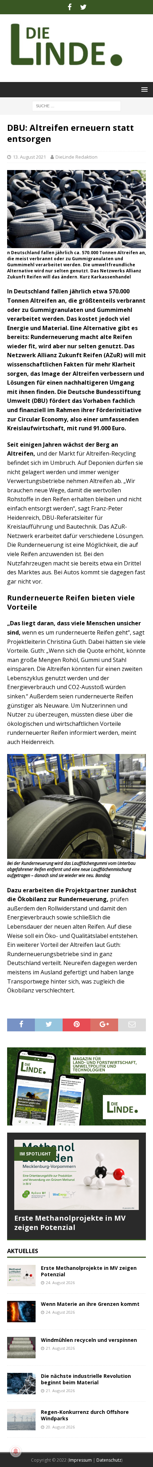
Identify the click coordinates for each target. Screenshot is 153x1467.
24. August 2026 (60, 1282)
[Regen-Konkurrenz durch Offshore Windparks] (21, 1419)
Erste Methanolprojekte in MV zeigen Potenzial (70, 1222)
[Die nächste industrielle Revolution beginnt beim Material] (21, 1383)
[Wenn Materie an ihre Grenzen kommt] (21, 1311)
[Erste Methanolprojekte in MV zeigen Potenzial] (76, 1175)
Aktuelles (22, 1251)
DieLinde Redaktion (76, 157)
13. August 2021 (29, 157)
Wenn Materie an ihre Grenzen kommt (90, 1304)
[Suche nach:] (76, 105)
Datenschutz (108, 1460)
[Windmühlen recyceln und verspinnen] (21, 1347)
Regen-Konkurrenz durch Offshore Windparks (85, 1415)
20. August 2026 (60, 1427)
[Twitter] (83, 7)
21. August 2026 (60, 1348)
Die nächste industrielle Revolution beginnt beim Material (86, 1379)
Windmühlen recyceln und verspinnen (89, 1340)
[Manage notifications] (15, 1451)
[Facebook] (69, 7)
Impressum (80, 1460)
